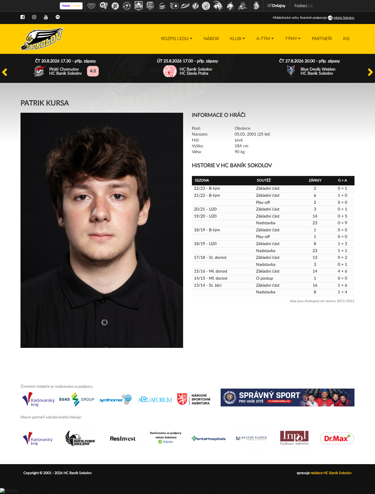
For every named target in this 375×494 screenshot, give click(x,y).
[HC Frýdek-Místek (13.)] (230, 6)
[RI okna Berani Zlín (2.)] (103, 6)
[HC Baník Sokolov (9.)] (185, 6)
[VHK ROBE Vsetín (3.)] (115, 6)
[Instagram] (34, 17)
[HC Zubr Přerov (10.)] (195, 6)
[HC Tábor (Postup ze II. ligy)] (242, 6)
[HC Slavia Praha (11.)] (206, 6)
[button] (176, 39)
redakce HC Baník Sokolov (331, 473)
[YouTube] (46, 17)
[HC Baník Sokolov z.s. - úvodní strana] (42, 39)
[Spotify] (58, 17)
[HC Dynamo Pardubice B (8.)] (174, 6)
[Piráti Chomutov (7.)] (162, 6)
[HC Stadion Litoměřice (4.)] (126, 6)
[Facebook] (23, 17)
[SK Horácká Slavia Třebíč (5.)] (138, 6)
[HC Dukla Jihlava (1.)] (91, 6)
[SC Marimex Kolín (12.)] (217, 6)
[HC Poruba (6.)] (150, 6)
